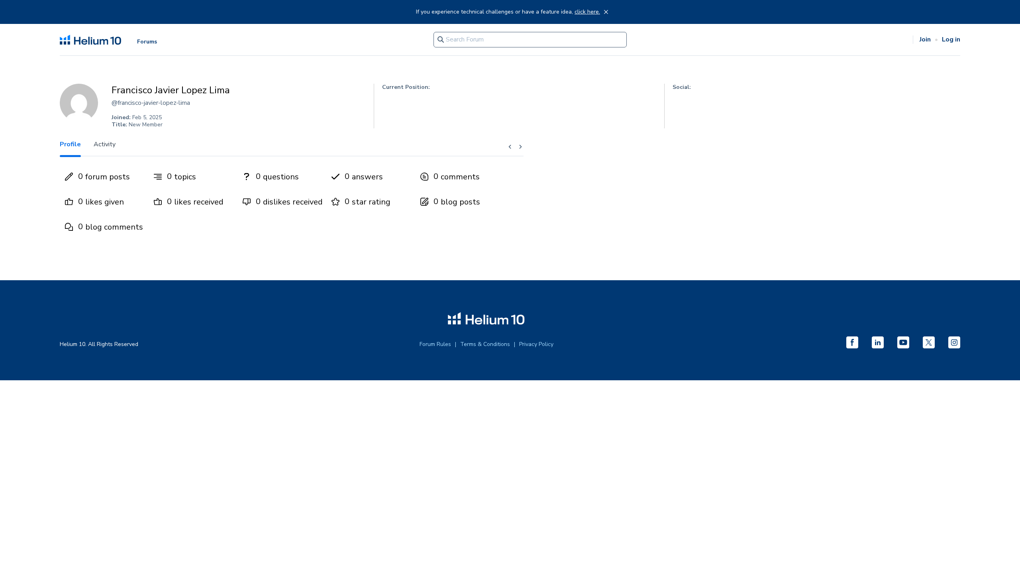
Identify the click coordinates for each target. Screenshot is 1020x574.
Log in (951, 39)
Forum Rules (435, 344)
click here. (587, 12)
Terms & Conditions (485, 344)
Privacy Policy (536, 344)
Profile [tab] (70, 144)
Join (925, 39)
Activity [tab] (105, 144)
